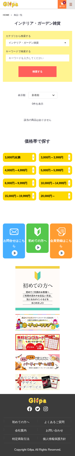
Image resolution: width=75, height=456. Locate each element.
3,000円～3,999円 (52, 157)
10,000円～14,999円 (53, 183)
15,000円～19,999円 (17, 196)
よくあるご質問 (54, 422)
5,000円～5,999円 (52, 170)
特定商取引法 (20, 438)
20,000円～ (48, 196)
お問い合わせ (54, 430)
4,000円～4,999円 (16, 170)
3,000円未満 (12, 157)
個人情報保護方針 (54, 438)
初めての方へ (20, 422)
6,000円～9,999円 (16, 183)
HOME (6, 15)
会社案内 (21, 430)
